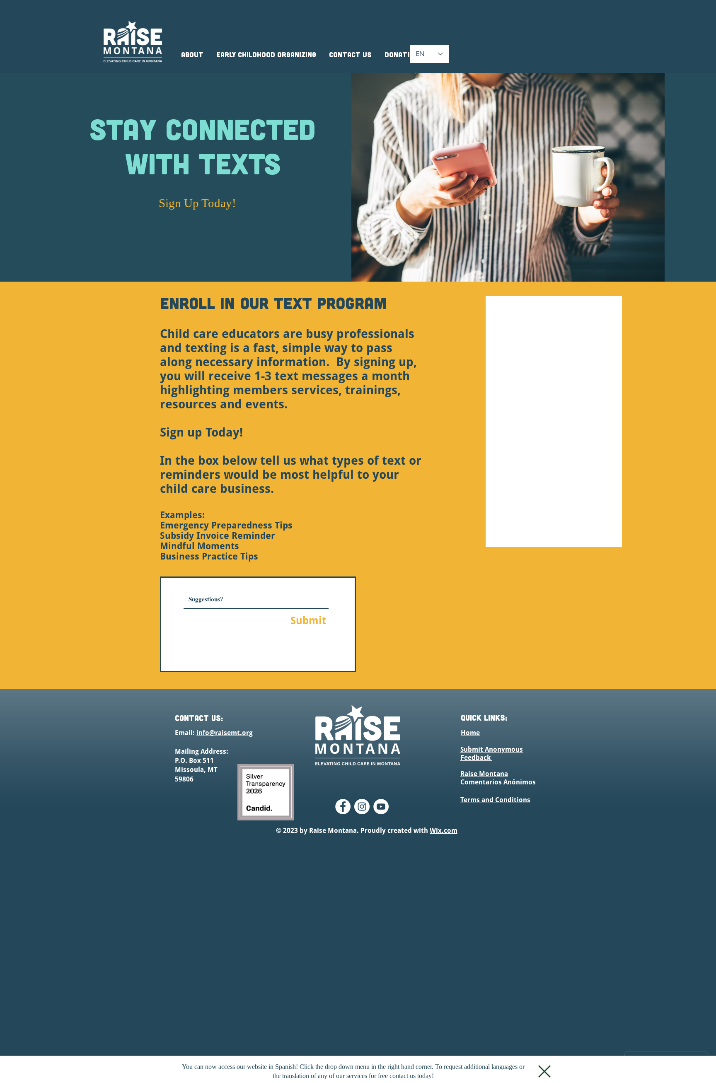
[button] (544, 1071)
